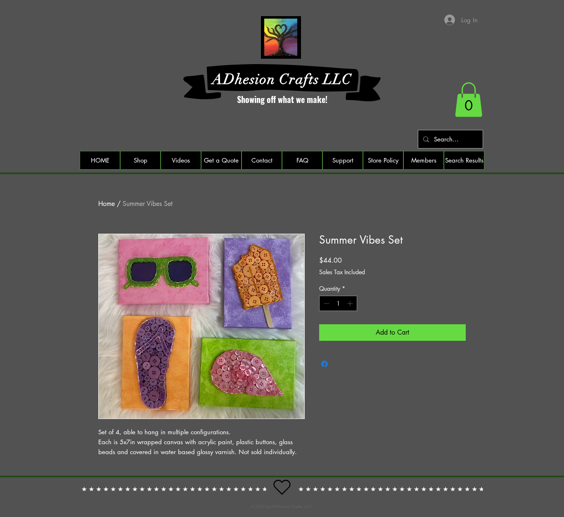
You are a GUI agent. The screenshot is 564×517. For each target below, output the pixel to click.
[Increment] (351, 303)
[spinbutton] (338, 303)
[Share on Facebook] (324, 364)
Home (106, 203)
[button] (468, 99)
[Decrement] (325, 303)
